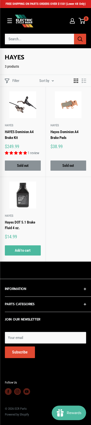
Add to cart (23, 250)
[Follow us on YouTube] (26, 391)
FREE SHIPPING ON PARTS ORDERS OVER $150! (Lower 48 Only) (46, 4)
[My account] (72, 21)
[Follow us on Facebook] (8, 391)
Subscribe (20, 352)
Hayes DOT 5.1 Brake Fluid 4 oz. (20, 225)
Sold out (23, 165)
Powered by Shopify (17, 414)
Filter (15, 81)
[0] (82, 21)
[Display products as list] (84, 81)
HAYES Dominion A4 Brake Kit (19, 135)
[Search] (80, 39)
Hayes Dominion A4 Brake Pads (64, 135)
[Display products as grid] (76, 81)
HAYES (9, 125)
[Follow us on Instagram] (17, 391)
